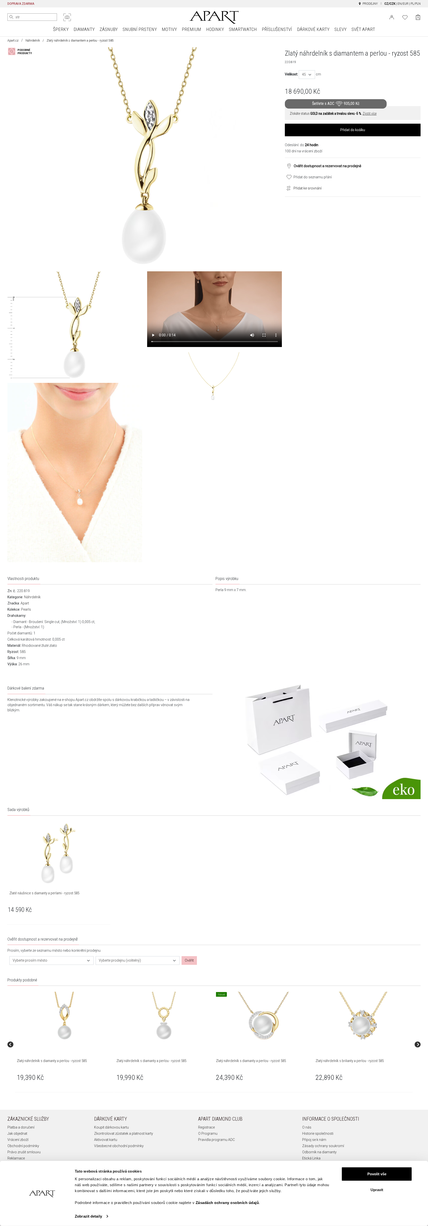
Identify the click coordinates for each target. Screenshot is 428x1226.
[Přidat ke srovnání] (287, 188)
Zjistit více (369, 114)
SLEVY (340, 29)
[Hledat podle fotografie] (67, 17)
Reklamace (16, 1158)
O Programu (207, 1133)
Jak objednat (17, 1133)
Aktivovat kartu (105, 1140)
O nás (306, 1127)
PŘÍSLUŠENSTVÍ (277, 29)
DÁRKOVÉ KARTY (313, 29)
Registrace (206, 1127)
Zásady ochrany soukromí (323, 1146)
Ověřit (189, 960)
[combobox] (307, 74)
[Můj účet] (391, 17)
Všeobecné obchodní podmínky (119, 1146)
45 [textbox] (304, 74)
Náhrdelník (33, 40)
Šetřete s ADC (335, 103)
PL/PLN (416, 3)
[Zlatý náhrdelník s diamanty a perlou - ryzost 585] (64, 1016)
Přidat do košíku (352, 130)
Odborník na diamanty (319, 1152)
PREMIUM (191, 29)
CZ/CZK (389, 3)
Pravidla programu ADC (216, 1140)
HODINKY (215, 29)
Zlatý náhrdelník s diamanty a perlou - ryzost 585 (52, 1061)
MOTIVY (169, 29)
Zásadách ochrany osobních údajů (227, 1203)
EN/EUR (403, 3)
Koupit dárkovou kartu (111, 1127)
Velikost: (291, 74)
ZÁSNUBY (109, 29)
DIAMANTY (84, 29)
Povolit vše (376, 1174)
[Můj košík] (418, 17)
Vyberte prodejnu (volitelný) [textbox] (120, 960)
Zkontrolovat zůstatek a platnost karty (123, 1133)
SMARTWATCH (243, 29)
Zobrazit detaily (88, 1216)
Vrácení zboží (17, 1140)
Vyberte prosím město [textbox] (30, 960)
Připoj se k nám (314, 1140)
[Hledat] (11, 17)
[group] (64, 1044)
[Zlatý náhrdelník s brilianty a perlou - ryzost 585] (363, 1016)
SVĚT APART (363, 29)
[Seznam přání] (405, 17)
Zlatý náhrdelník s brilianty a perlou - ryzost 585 (350, 1061)
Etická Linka (311, 1158)
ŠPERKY (61, 29)
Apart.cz (13, 40)
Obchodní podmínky (23, 1146)
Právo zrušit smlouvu (24, 1152)
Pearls (26, 609)
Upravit (377, 1189)
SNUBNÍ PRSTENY (140, 29)
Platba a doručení (20, 1127)
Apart (25, 603)
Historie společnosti (317, 1133)
